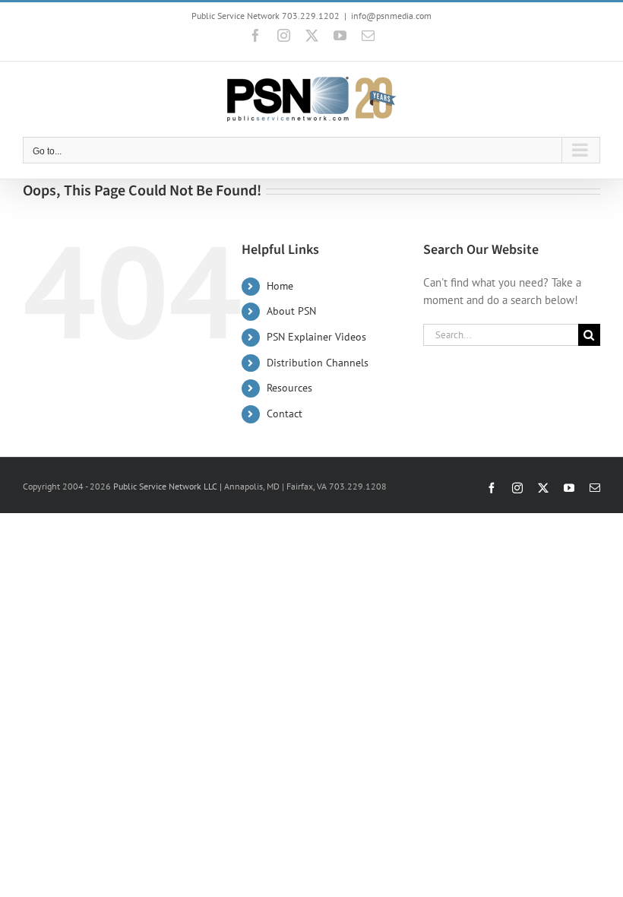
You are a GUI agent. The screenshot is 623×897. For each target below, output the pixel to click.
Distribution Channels (317, 362)
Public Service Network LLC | (168, 486)
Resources (289, 388)
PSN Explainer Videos (316, 337)
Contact (284, 413)
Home (280, 286)
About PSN (291, 311)
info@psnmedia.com (391, 15)
